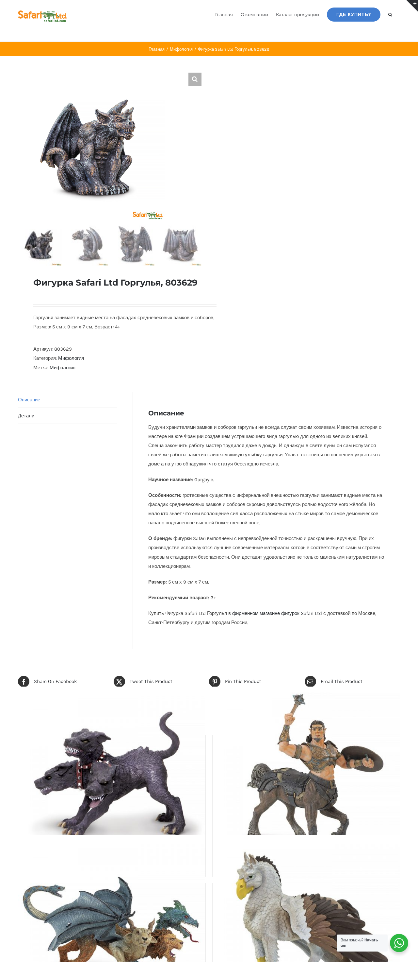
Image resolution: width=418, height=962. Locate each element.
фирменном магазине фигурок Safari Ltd (277, 613)
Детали (26, 416)
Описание (29, 400)
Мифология (71, 358)
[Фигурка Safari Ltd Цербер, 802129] (111, 780)
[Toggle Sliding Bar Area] (412, 6)
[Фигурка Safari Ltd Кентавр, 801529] (306, 780)
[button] (390, 14)
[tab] (67, 400)
